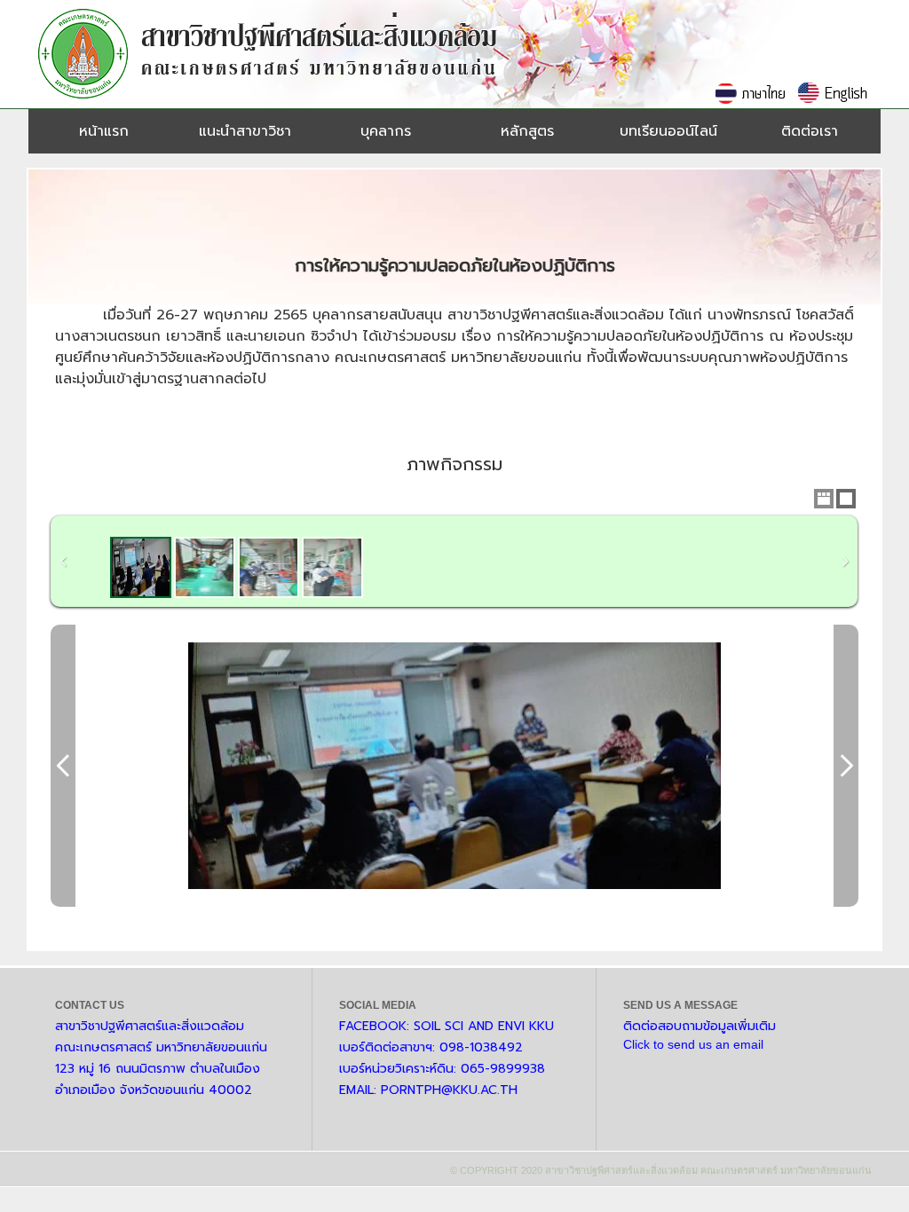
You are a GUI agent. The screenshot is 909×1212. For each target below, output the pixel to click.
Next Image (846, 766)
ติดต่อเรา (809, 131)
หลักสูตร (527, 131)
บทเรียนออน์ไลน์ (668, 131)
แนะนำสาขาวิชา (245, 131)
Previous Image (63, 766)
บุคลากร (385, 131)
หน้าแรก (104, 131)
